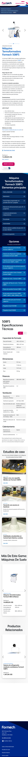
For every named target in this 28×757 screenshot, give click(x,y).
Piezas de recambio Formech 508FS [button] (12, 289)
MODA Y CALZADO (5, 476)
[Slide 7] (15, 43)
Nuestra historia (6, 752)
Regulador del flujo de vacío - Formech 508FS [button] (13, 284)
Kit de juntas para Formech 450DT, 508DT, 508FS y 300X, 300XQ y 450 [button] (12, 294)
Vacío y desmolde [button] (7, 192)
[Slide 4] (12, 43)
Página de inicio (20, 3)
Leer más (5, 483)
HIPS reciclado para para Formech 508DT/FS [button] (12, 300)
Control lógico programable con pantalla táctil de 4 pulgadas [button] (11, 201)
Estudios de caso (6, 749)
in (24, 333)
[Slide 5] (13, 43)
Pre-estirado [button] (6, 219)
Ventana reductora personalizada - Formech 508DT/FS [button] (12, 248)
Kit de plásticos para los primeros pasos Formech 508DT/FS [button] (13, 267)
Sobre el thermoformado (8, 746)
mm (20, 333)
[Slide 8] (16, 43)
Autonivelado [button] (6, 223)
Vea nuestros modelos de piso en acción (12, 130)
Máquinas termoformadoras (9, 10)
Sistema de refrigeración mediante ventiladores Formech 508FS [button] (12, 254)
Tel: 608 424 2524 (6, 738)
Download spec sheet (9, 150)
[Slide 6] (14, 43)
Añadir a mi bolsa (8, 164)
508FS (14, 12)
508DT (19, 60)
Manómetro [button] (6, 196)
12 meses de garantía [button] (8, 234)
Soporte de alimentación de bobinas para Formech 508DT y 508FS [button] (12, 261)
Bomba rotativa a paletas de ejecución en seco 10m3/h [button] (13, 229)
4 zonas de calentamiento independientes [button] (10, 214)
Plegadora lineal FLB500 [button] (9, 310)
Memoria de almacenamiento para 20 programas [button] (13, 207)
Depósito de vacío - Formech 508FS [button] (12, 278)
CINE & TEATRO (5, 503)
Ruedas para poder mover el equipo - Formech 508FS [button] (12, 273)
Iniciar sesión (5, 755)
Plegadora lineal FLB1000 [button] (9, 306)
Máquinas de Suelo (6, 12)
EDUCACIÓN (5, 534)
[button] (14, 741)
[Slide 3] (11, 43)
